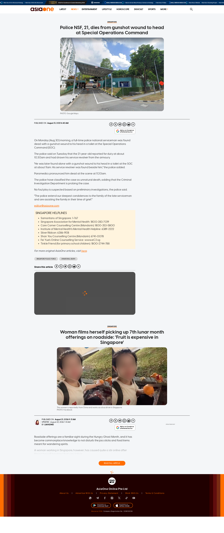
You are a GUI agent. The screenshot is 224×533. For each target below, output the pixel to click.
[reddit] (129, 124)
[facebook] (111, 124)
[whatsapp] (124, 124)
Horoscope (123, 9)
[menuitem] (63, 9)
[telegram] (120, 124)
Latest (63, 9)
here (84, 250)
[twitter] (115, 124)
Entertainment (89, 9)
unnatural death (68, 259)
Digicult (138, 9)
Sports (152, 9)
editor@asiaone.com (46, 205)
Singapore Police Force (46, 259)
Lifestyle (106, 9)
